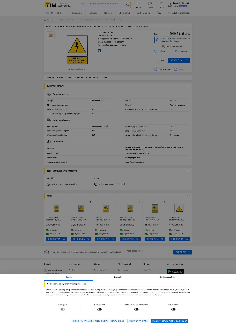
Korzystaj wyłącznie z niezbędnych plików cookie (98, 321)
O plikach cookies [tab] (167, 277)
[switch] (99, 309)
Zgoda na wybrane (138, 321)
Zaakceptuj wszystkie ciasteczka (169, 321)
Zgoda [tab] (69, 277)
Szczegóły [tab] (118, 277)
